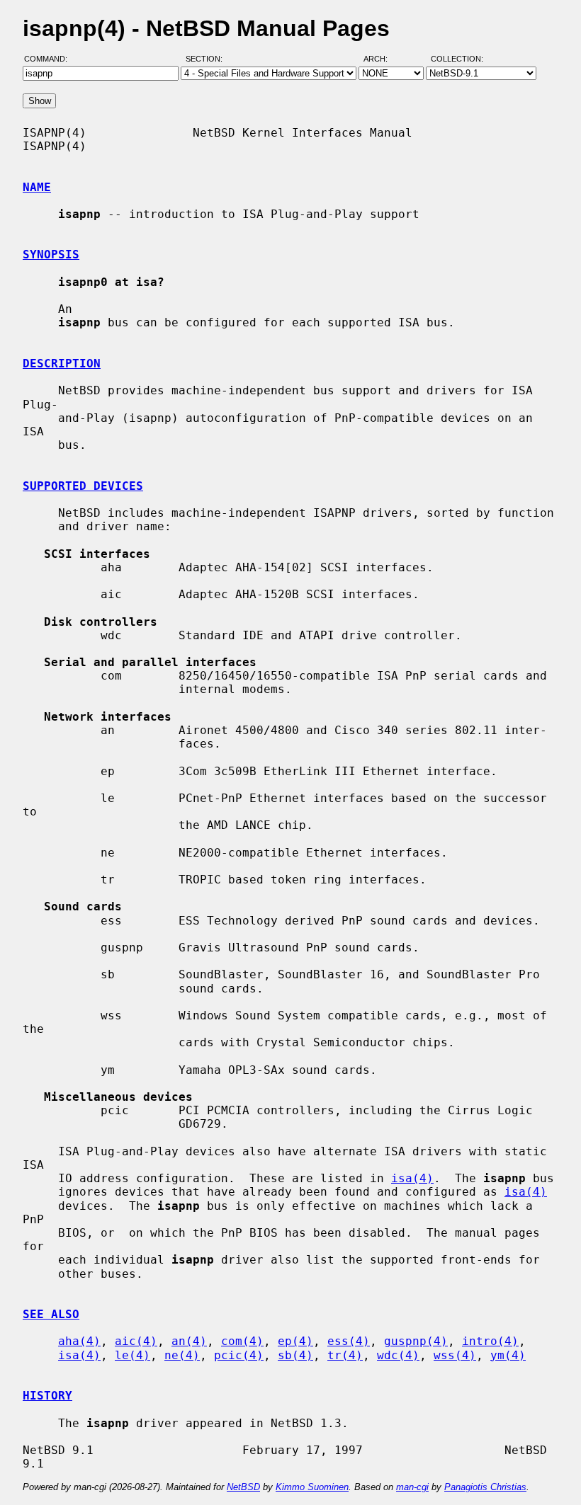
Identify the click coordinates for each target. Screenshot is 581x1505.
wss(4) (455, 1355)
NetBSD (243, 1487)
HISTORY (47, 1395)
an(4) (189, 1341)
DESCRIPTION (62, 363)
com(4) (242, 1341)
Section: (207, 59)
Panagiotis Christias (485, 1487)
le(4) (132, 1355)
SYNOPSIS (51, 254)
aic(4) (136, 1341)
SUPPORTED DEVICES (83, 486)
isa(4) (412, 1178)
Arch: (381, 59)
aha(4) (79, 1341)
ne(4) (182, 1355)
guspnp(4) (416, 1341)
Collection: (457, 59)
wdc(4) (398, 1355)
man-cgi (412, 1487)
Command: (50, 59)
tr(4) (345, 1355)
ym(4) (508, 1355)
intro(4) (490, 1341)
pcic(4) (239, 1355)
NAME (37, 187)
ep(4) (295, 1341)
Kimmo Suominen (312, 1487)
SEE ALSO (51, 1314)
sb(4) (295, 1355)
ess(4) (348, 1341)
